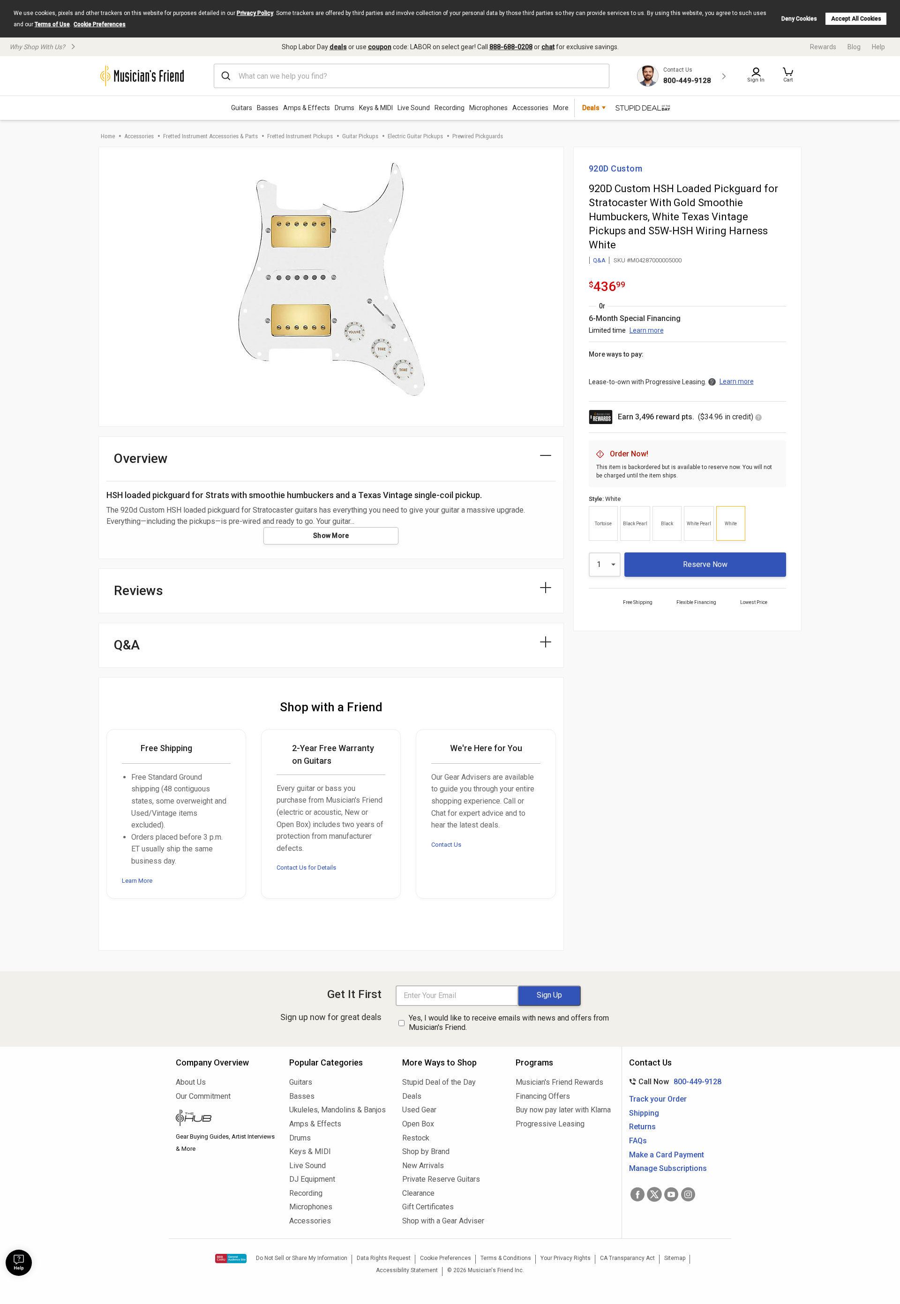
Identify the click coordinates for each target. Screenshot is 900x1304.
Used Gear (419, 1109)
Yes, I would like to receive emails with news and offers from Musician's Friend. (509, 1022)
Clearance (418, 1193)
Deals (411, 1096)
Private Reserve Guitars (441, 1179)
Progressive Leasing (550, 1123)
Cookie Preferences (100, 24)
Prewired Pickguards (477, 136)
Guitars (241, 108)
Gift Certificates (428, 1206)
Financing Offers (543, 1096)
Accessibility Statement (407, 1270)
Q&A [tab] (127, 645)
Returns (642, 1126)
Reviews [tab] (138, 590)
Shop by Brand (426, 1151)
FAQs (638, 1140)
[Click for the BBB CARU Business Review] (231, 1258)
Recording (450, 108)
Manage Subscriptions (668, 1168)
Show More (331, 535)
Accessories (530, 108)
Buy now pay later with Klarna (563, 1109)
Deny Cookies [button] (799, 18)
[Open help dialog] (19, 1263)
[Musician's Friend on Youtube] (671, 1194)
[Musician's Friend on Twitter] (654, 1194)
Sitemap (674, 1258)
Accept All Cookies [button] (856, 18)
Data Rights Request (384, 1258)
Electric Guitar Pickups (415, 136)
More (561, 108)
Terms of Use (52, 24)
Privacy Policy (255, 13)
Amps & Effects (306, 108)
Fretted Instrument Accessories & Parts (210, 136)
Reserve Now (705, 564)
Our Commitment (203, 1096)
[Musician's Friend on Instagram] (688, 1194)
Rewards (823, 47)
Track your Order (658, 1099)
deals (338, 47)
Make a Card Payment (666, 1154)
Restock (415, 1137)
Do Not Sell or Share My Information (301, 1258)
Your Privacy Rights (565, 1258)
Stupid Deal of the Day (439, 1082)
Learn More (137, 880)
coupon (379, 47)
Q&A (599, 260)
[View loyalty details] (758, 418)
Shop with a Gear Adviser (443, 1220)
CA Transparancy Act (627, 1258)
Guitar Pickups (360, 136)
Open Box (418, 1123)
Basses (267, 108)
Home (108, 136)
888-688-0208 (510, 47)
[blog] (225, 1119)
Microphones (488, 108)
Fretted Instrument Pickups (300, 136)
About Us (191, 1082)
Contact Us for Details (306, 867)
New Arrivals (423, 1165)
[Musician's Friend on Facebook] (637, 1194)
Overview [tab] (141, 458)
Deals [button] (591, 108)
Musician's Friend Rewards (559, 1082)
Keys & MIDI (376, 108)
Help (878, 47)
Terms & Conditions (505, 1258)
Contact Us (446, 844)
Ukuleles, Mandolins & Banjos (337, 1109)
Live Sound (414, 108)
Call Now (673, 1081)
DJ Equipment (312, 1179)
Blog (854, 47)
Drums (344, 108)
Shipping (644, 1113)
